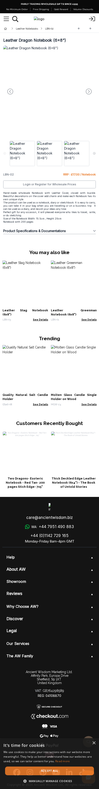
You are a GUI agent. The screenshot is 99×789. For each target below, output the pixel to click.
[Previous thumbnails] (4, 153)
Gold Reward (61, 9)
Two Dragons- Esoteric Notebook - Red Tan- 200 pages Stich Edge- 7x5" (25, 482)
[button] (49, 781)
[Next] (90, 28)
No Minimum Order (17, 9)
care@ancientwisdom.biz (49, 517)
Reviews (14, 593)
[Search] (15, 19)
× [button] (94, 743)
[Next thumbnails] (94, 153)
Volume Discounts (83, 9)
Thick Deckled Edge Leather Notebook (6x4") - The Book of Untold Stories (74, 482)
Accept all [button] (49, 771)
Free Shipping (41, 9)
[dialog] (49, 763)
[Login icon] (92, 19)
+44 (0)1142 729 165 (49, 535)
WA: (52, 526)
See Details (40, 319)
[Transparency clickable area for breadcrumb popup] (29, 28)
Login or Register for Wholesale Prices (49, 184)
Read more (62, 761)
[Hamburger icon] (6, 19)
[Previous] (79, 28)
